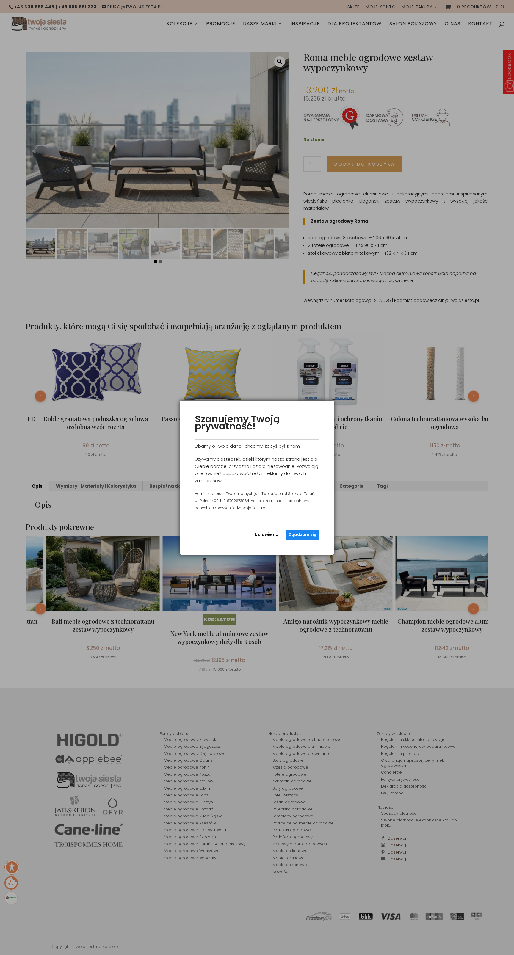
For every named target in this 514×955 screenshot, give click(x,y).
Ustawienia (266, 534)
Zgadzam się (302, 534)
